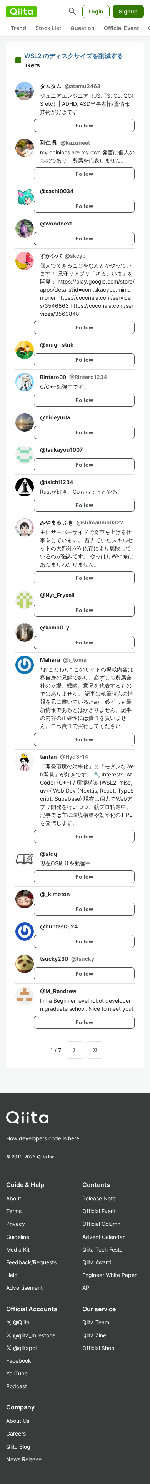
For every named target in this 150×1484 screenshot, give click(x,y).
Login (95, 11)
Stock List (48, 28)
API (86, 1287)
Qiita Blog (18, 1446)
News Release (24, 1459)
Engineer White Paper (109, 1275)
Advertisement (24, 1287)
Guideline (17, 1237)
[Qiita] (21, 11)
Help (12, 1275)
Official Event (121, 28)
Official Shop (98, 1348)
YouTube (17, 1373)
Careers (16, 1433)
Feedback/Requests (31, 1262)
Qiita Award (96, 1262)
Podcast (16, 1386)
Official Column (101, 1223)
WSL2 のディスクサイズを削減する (73, 56)
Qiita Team (95, 1322)
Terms (14, 1211)
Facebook (18, 1360)
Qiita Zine (94, 1335)
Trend (18, 28)
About (13, 1198)
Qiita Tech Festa (102, 1249)
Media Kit (18, 1249)
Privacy (15, 1223)
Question (82, 28)
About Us (17, 1420)
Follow (84, 125)
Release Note (99, 1198)
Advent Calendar (103, 1237)
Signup (128, 11)
